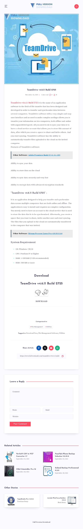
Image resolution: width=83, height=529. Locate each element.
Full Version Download (41, 522)
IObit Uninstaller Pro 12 (26, 469)
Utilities (49, 326)
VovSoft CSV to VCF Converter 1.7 (24, 455)
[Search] (76, 6)
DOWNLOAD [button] (41, 301)
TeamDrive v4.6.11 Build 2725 (24, 103)
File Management (37, 326)
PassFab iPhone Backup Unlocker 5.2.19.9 (65, 455)
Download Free (32, 333)
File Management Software (48, 333)
